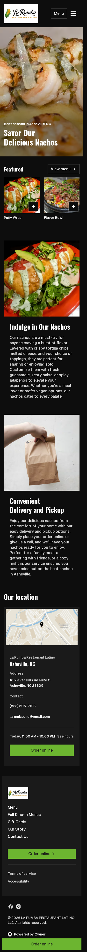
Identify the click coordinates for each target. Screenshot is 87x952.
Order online (42, 750)
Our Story (17, 829)
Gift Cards (17, 821)
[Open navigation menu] (73, 13)
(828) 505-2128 (23, 707)
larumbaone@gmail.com (30, 717)
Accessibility (18, 881)
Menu (59, 13)
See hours (65, 736)
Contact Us (18, 836)
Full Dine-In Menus (24, 814)
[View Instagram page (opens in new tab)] (18, 906)
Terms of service (22, 873)
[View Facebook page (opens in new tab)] (11, 906)
